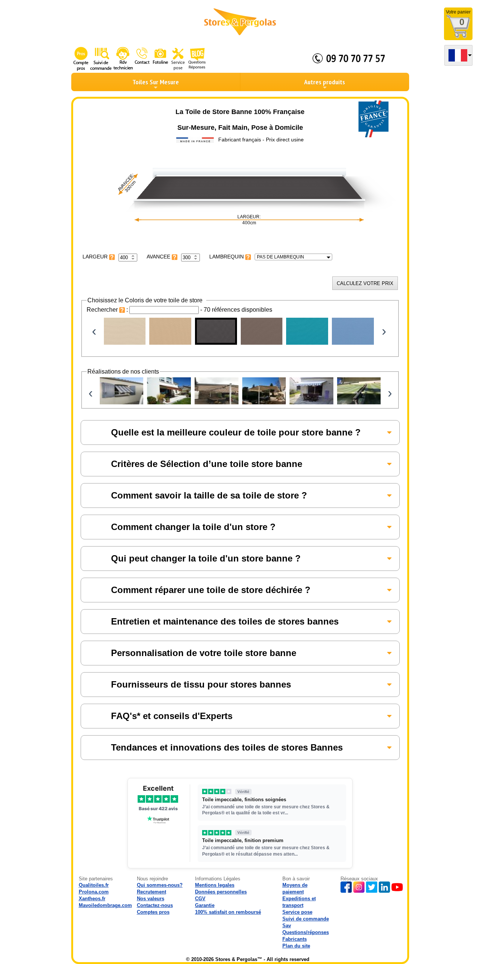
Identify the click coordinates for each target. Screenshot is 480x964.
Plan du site (296, 946)
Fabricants (294, 939)
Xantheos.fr (92, 898)
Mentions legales (214, 885)
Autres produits (324, 82)
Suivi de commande (305, 919)
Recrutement (151, 892)
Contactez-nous (155, 905)
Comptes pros (153, 912)
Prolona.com (94, 892)
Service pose (297, 912)
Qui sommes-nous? (160, 885)
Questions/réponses (305, 932)
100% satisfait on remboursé (228, 912)
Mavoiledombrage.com (105, 905)
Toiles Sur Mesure (155, 82)
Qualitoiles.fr (94, 885)
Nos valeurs (150, 898)
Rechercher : (108, 309)
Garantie (204, 905)
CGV (200, 898)
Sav (286, 925)
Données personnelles (221, 892)
